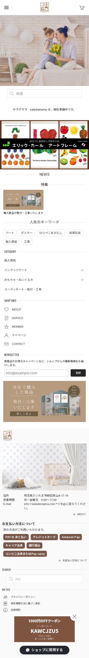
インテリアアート (15, 270)
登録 (78, 372)
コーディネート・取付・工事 (22, 289)
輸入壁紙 (10, 260)
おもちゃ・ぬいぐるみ (18, 279)
